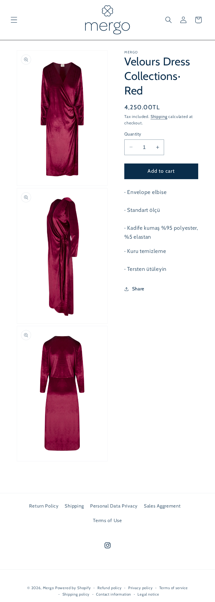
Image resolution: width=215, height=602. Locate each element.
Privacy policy (140, 588)
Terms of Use (107, 520)
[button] (14, 20)
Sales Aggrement (162, 506)
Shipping (159, 116)
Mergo (48, 588)
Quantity (132, 134)
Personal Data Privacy (113, 506)
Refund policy (109, 588)
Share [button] (138, 288)
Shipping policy (76, 594)
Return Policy (43, 506)
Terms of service (173, 588)
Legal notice (148, 594)
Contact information (113, 594)
